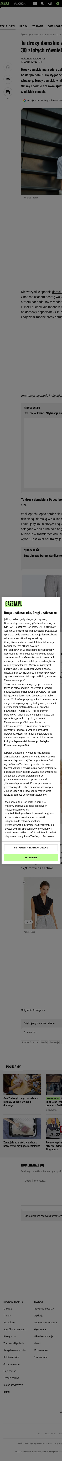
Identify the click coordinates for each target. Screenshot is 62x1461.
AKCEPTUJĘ (30, 857)
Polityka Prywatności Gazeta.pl (21, 741)
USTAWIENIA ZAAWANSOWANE (31, 847)
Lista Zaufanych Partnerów (39, 836)
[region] (31, 730)
